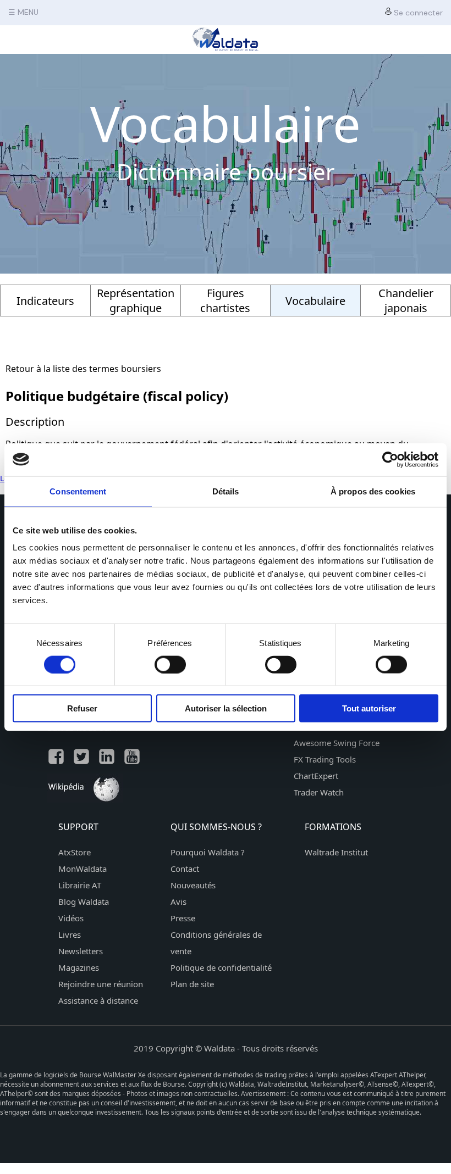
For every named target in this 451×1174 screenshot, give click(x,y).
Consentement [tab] (78, 491)
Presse (182, 918)
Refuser (82, 708)
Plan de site (192, 983)
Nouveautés (193, 885)
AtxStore (74, 852)
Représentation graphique (135, 300)
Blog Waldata (83, 901)
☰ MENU (23, 12)
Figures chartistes (225, 300)
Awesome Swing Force (337, 742)
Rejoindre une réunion (100, 983)
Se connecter (417, 13)
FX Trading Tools (325, 759)
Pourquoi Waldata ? (207, 852)
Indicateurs (45, 300)
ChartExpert (316, 775)
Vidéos (71, 918)
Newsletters (80, 950)
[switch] (170, 664)
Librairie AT (79, 885)
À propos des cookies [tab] (373, 491)
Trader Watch (319, 792)
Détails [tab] (225, 491)
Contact (184, 868)
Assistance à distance (98, 1000)
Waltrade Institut (336, 852)
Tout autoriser (369, 708)
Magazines (78, 967)
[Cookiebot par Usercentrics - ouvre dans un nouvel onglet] (390, 459)
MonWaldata (82, 868)
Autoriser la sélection (226, 708)
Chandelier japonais (405, 300)
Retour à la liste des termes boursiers (83, 369)
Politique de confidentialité (221, 967)
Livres (69, 934)
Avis (178, 901)
